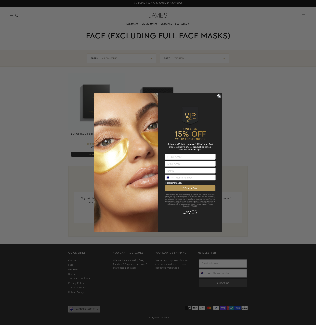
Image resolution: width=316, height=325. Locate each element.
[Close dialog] (219, 96)
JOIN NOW (190, 188)
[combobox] (169, 177)
